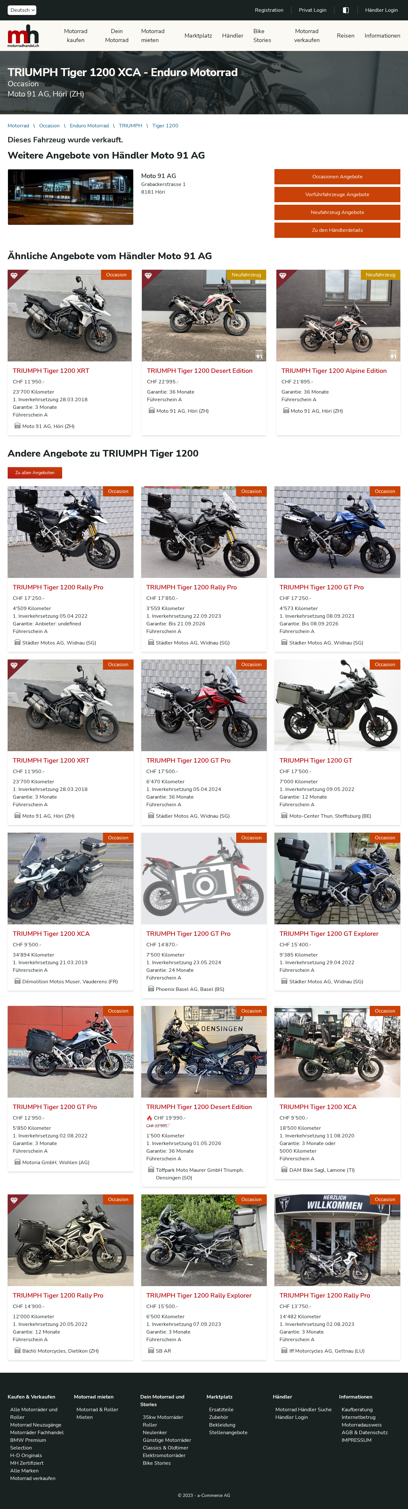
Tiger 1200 (165, 125)
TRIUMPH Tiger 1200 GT (316, 760)
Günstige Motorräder (167, 1440)
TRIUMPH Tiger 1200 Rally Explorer (198, 1295)
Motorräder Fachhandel (37, 1432)
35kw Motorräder (163, 1417)
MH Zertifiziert (27, 1463)
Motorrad (18, 125)
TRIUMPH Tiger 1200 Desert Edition (200, 371)
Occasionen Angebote (337, 176)
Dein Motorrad (117, 35)
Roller (150, 1424)
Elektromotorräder (164, 1455)
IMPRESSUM (357, 1440)
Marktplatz (198, 35)
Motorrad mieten (153, 35)
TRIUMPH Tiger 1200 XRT (51, 371)
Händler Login (381, 10)
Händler (232, 35)
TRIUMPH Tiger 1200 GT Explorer (329, 933)
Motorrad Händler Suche (303, 1409)
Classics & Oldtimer (165, 1447)
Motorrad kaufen (76, 35)
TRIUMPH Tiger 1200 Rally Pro (58, 587)
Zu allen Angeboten (35, 473)
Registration (269, 10)
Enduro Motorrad (89, 125)
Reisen (345, 35)
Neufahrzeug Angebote (337, 212)
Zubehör (218, 1417)
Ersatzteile (221, 1409)
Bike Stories (262, 35)
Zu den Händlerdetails (337, 230)
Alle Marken (24, 1470)
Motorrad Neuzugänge (36, 1424)
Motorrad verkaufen (307, 35)
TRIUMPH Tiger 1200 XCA (51, 933)
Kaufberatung (357, 1409)
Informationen (382, 35)
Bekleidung (222, 1424)
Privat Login (312, 10)
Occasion (49, 125)
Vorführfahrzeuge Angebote (337, 194)
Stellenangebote (228, 1432)
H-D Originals (26, 1455)
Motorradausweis (362, 1424)
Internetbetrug (358, 1417)
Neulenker (155, 1432)
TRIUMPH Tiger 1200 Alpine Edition (334, 371)
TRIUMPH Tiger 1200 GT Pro (322, 587)
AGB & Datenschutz (365, 1432)
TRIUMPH (130, 125)
